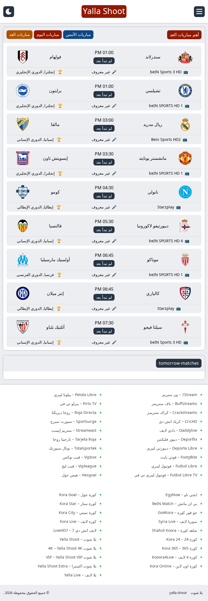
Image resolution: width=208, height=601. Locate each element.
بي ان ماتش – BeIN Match (174, 503)
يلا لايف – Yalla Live (80, 574)
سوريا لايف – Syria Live (177, 521)
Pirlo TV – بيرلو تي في (78, 403)
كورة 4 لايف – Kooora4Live (174, 557)
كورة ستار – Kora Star (78, 503)
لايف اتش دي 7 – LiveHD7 (74, 530)
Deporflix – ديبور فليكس (177, 439)
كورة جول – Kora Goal (77, 494)
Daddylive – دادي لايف (178, 430)
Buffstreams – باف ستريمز (174, 403)
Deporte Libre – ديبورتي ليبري (172, 448)
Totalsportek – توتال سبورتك (72, 448)
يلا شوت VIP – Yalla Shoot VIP (71, 557)
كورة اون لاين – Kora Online (173, 566)
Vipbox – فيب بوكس (79, 457)
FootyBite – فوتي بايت (178, 457)
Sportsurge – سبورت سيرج (73, 421)
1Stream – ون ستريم (179, 394)
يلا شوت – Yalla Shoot (78, 539)
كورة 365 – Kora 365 (179, 548)
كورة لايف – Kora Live (78, 521)
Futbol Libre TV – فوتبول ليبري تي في (165, 474)
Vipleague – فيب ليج (79, 466)
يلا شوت (197, 592)
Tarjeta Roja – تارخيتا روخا (74, 439)
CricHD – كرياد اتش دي (178, 421)
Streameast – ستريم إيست (73, 430)
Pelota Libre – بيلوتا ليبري (75, 394)
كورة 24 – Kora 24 (181, 539)
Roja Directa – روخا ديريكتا (74, 412)
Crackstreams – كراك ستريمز (172, 412)
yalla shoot (178, 592)
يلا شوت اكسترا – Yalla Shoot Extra (67, 566)
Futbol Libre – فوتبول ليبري (174, 466)
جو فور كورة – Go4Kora (177, 512)
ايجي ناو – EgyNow (181, 494)
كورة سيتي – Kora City (77, 512)
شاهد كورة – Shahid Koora (174, 530)
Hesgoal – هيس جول (79, 474)
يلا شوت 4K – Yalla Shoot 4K (72, 548)
